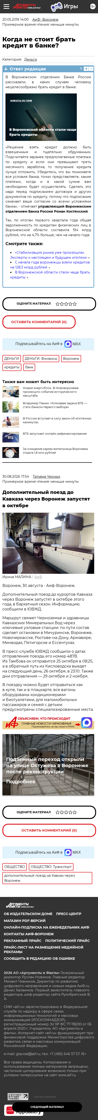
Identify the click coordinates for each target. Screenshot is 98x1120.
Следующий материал (47, 1107)
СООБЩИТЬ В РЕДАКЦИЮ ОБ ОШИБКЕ (39, 958)
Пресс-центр (68, 914)
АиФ (38, 577)
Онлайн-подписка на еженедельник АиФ (46, 927)
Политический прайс (67, 941)
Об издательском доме (28, 914)
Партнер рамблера (45, 1096)
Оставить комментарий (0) (39, 322)
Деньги (30, 59)
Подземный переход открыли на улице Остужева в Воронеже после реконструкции (47, 765)
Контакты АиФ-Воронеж (29, 934)
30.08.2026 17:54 (15, 476)
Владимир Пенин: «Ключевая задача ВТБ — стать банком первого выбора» (55, 405)
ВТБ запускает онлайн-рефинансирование (55, 433)
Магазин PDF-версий (25, 921)
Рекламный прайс (22, 941)
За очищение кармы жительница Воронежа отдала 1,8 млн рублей (55, 450)
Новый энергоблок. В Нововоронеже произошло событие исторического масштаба (50, 391)
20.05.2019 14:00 (15, 19)
